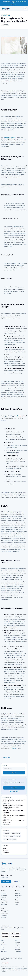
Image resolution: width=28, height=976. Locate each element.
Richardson (4, 944)
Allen (2, 940)
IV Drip (14, 839)
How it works (18, 895)
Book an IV (14, 787)
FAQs (16, 897)
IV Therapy (13, 748)
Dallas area (5, 933)
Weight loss (6, 852)
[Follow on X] (23, 886)
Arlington (17, 944)
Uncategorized (7, 839)
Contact (16, 881)
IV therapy (5, 848)
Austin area (5, 936)
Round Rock (4, 951)
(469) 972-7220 (14, 791)
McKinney (17, 942)
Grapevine (17, 949)
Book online (6, 881)
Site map (3, 917)
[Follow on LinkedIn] (9, 886)
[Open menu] (25, 8)
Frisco (2, 942)
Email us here (4, 877)
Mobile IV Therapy (16, 833)
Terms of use (4, 913)
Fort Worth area (15, 933)
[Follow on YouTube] (16, 886)
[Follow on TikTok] (19, 886)
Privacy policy (4, 911)
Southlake (17, 947)
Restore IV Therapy (8, 836)
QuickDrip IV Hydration (9, 137)
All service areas (15, 936)
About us (17, 893)
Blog (16, 900)
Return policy (4, 915)
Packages (3, 900)
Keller (2, 949)
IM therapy (4, 895)
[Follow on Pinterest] (13, 886)
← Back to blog (5, 757)
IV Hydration (6, 833)
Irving (2, 947)
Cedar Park (18, 951)
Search (14, 772)
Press (16, 904)
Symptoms (5, 850)
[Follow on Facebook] (2, 886)
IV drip (19, 416)
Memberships (4, 902)
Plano (16, 940)
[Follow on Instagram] (6, 886)
